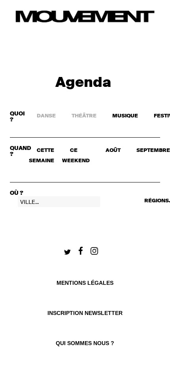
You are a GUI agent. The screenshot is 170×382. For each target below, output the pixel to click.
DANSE (46, 116)
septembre (153, 150)
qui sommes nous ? (85, 343)
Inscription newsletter (85, 313)
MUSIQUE (125, 116)
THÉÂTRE (84, 116)
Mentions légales (85, 283)
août (113, 150)
